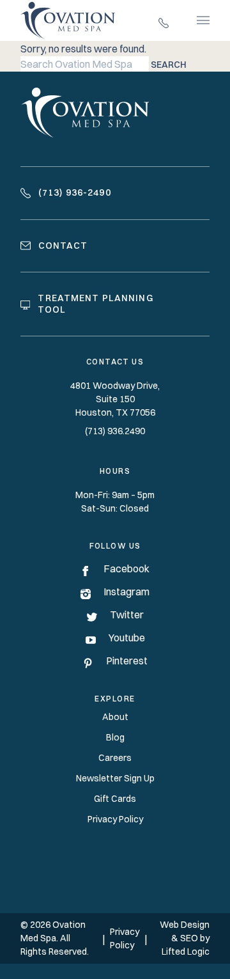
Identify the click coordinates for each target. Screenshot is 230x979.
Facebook (126, 568)
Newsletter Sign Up (115, 778)
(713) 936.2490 (115, 431)
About (115, 717)
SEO (189, 938)
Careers (115, 758)
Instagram (126, 591)
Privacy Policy (115, 819)
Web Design (185, 924)
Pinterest (127, 660)
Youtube (127, 637)
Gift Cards (115, 798)
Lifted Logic (186, 951)
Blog (115, 737)
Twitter (127, 614)
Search (169, 64)
